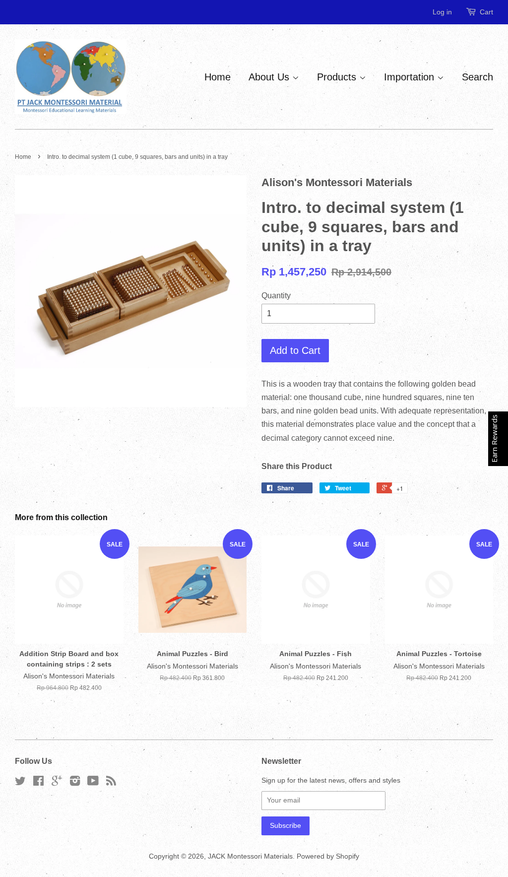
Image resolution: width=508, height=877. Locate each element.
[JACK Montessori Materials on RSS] (111, 783)
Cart (486, 12)
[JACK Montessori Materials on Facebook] (38, 783)
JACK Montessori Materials (250, 856)
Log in (442, 12)
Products (338, 76)
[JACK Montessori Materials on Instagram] (74, 783)
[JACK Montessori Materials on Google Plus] (57, 783)
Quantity (276, 295)
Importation (410, 76)
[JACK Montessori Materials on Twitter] (20, 783)
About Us (270, 76)
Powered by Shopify (328, 856)
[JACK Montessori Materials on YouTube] (93, 783)
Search (477, 76)
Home (217, 76)
